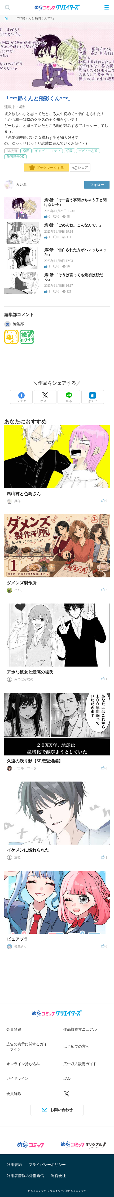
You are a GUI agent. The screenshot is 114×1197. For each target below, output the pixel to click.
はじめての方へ (76, 1046)
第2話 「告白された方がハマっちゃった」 (75, 252)
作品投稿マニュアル (80, 1029)
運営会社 (58, 1176)
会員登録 (13, 1029)
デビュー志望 (88, 151)
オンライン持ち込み (23, 1064)
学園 (69, 151)
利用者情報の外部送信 (25, 1176)
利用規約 (14, 1165)
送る (69, 401)
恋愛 (26, 151)
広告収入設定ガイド (80, 1064)
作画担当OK (15, 157)
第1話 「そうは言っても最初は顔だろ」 (73, 277)
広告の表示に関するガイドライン (26, 1046)
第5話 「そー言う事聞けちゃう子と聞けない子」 (75, 202)
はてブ (92, 401)
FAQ (67, 1078)
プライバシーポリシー (47, 1165)
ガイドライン (17, 1078)
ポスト (45, 401)
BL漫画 (12, 151)
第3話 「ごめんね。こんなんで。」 (73, 225)
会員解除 (13, 1094)
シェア (21, 401)
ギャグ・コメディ (47, 151)
